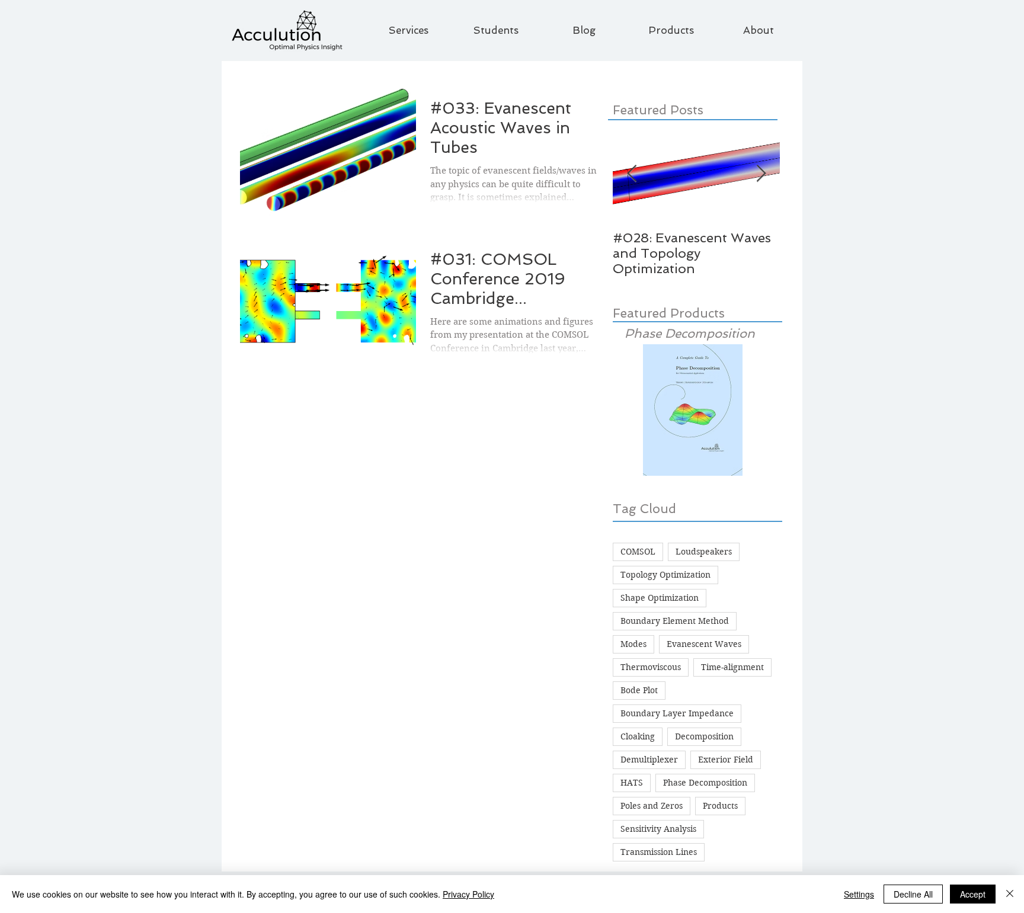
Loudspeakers (704, 551)
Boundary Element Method (674, 621)
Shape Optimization (659, 597)
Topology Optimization (665, 574)
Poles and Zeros (651, 805)
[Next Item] (761, 174)
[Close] (1010, 894)
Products (720, 805)
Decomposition (704, 736)
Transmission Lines (658, 852)
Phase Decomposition (705, 782)
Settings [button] (859, 894)
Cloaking (637, 736)
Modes (633, 644)
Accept (972, 894)
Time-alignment (732, 667)
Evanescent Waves (704, 644)
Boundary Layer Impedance (677, 713)
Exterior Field (725, 759)
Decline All (913, 894)
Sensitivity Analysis (658, 829)
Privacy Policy (468, 894)
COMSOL (637, 551)
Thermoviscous (650, 667)
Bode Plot (639, 690)
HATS (631, 782)
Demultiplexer (649, 759)
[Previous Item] (631, 174)
